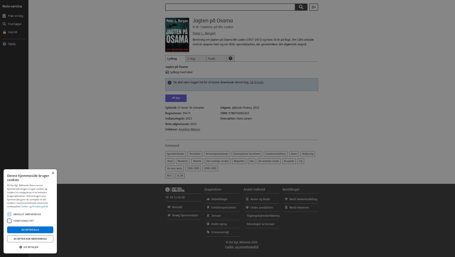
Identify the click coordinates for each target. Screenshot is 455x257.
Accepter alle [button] (30, 229)
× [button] (53, 173)
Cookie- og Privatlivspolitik (34, 206)
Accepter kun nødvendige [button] (30, 238)
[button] (30, 247)
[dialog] (30, 211)
